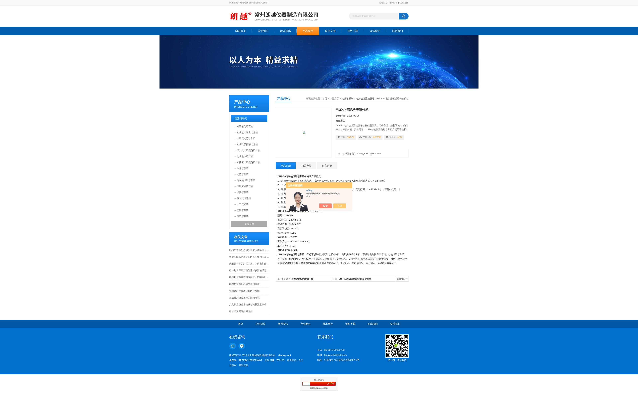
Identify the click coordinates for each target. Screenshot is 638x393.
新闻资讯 (285, 30)
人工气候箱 (242, 204)
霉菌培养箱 (242, 216)
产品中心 (242, 101)
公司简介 (261, 323)
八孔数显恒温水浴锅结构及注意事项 (247, 304)
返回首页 (383, 2)
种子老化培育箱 (245, 126)
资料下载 (352, 30)
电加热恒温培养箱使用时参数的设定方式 (249, 270)
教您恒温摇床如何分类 (241, 311)
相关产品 (306, 165)
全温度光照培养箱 (246, 138)
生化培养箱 (242, 168)
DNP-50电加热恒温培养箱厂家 (299, 279)
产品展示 (308, 30)
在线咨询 (373, 323)
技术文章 (330, 30)
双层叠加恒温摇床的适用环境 (244, 297)
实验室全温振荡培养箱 (248, 162)
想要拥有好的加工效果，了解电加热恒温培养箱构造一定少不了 (249, 263)
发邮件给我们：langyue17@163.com (361, 153)
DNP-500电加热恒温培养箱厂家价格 (355, 279)
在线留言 (393, 2)
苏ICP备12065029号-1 (250, 360)
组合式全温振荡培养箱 (248, 150)
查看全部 (249, 224)
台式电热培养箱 (245, 156)
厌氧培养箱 (242, 210)
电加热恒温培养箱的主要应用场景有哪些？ (249, 250)
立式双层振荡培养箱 (247, 144)
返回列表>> (402, 279)
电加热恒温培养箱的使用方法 (244, 284)
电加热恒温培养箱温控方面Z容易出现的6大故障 (249, 277)
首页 (324, 98)
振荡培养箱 (242, 192)
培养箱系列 (240, 118)
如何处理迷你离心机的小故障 (244, 291)
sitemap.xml (284, 355)
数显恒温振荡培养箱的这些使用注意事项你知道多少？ (249, 256)
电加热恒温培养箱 (246, 180)
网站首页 (240, 30)
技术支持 (328, 323)
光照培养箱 (242, 174)
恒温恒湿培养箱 (245, 186)
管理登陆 (243, 365)
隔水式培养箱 (244, 198)
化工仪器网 (319, 380)
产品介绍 (286, 165)
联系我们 (404, 2)
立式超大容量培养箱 (247, 132)
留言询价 (327, 165)
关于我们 (263, 30)
